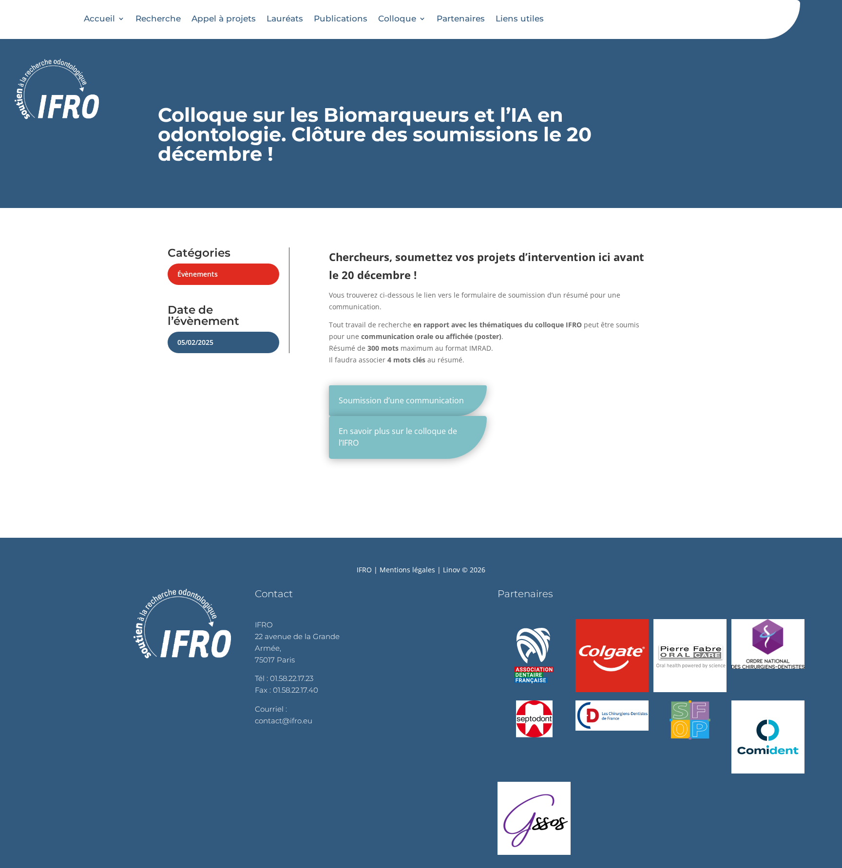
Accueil (99, 18)
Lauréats (285, 18)
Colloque (397, 18)
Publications (340, 18)
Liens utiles (520, 18)
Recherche (158, 18)
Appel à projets (223, 18)
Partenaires (461, 18)
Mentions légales (407, 569)
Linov (451, 569)
